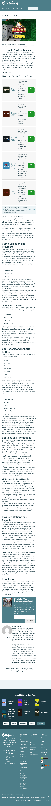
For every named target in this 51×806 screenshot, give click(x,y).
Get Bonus (31, 90)
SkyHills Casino (6, 594)
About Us (23, 800)
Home (42, 741)
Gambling (4, 46)
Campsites (33, 747)
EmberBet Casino (11, 702)
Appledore (23, 723)
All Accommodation (34, 754)
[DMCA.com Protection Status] (44, 758)
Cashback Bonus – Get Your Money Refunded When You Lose (11, 714)
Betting (4, 44)
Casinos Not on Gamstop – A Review (24, 763)
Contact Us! (20, 672)
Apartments (33, 739)
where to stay (24, 655)
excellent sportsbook (20, 354)
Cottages (32, 749)
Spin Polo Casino (27, 712)
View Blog (40, 723)
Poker (17, 46)
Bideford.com (23, 628)
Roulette (21, 46)
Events (22, 751)
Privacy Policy (37, 800)
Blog (42, 744)
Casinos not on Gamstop (18, 44)
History (32, 723)
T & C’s (30, 800)
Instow (14, 723)
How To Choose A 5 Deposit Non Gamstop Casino (23, 777)
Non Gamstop (11, 46)
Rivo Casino (44, 712)
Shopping (22, 754)
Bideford (8, 44)
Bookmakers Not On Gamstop (23, 769)
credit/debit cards (7, 526)
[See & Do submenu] (19, 8)
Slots (25, 46)
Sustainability (44, 749)
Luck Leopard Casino (26, 702)
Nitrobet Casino (43, 702)
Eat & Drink (23, 744)
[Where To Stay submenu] (11, 8)
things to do (28, 653)
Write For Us (44, 747)
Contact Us (46, 800)
